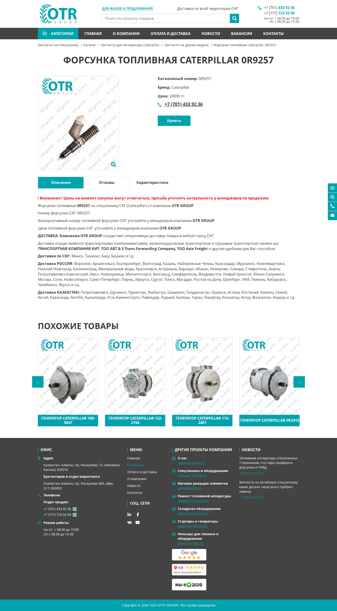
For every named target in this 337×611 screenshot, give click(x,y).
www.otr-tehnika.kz (192, 475)
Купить (174, 120)
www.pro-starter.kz (192, 526)
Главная (93, 33)
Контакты (273, 33)
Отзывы (107, 182)
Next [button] (299, 382)
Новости (211, 33)
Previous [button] (38, 382)
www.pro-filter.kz (191, 543)
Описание (61, 182)
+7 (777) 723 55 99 (57, 514)
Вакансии (241, 33)
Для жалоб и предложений (127, 9)
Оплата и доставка (171, 33)
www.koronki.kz (189, 488)
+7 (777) (279, 13)
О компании (126, 33)
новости (251, 449)
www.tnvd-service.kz (193, 500)
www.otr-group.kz (191, 462)
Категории (135, 465)
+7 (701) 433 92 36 (184, 104)
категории (62, 33)
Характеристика (152, 182)
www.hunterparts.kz (193, 513)
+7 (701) (279, 7)
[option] (78, 128)
